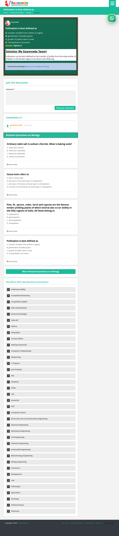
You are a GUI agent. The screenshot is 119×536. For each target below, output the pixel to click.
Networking (15, 357)
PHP (12, 406)
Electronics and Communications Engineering (28, 419)
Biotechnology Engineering (21, 456)
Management (16, 474)
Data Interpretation (18, 308)
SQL (12, 375)
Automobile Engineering (20, 449)
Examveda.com (23, 523)
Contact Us (99, 523)
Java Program (16, 369)
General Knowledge (33, 66)
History (13, 326)
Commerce (15, 468)
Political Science (17, 505)
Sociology (14, 499)
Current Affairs (16, 338)
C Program (15, 363)
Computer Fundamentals (20, 351)
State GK (14, 320)
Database (14, 382)
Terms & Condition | (77, 523)
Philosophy (15, 486)
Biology (46, 66)
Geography (15, 332)
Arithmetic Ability (17, 289)
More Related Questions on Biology (40, 271)
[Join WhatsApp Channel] (112, 18)
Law (12, 480)
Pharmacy (14, 511)
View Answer (13, 164)
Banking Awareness (18, 345)
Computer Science (18, 412)
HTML (13, 388)
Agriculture (15, 492)
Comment (10, 89)
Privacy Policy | (90, 523)
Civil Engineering (17, 437)
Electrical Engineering (19, 425)
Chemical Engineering (19, 443)
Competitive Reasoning (20, 295)
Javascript (14, 400)
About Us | (65, 523)
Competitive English (18, 302)
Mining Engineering (18, 462)
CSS (12, 394)
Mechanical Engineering (20, 431)
